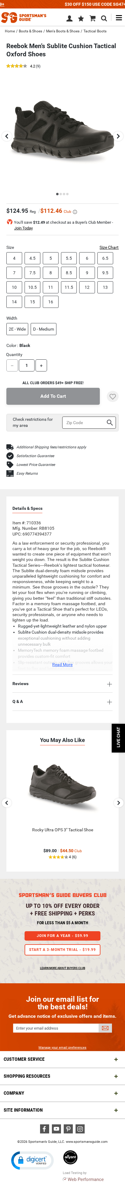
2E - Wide (17, 329)
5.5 (69, 258)
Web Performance (86, 1179)
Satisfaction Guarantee (35, 456)
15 (32, 301)
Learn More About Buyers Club (62, 968)
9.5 (105, 272)
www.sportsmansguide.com (87, 1142)
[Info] (75, 212)
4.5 (32, 258)
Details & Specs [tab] (27, 508)
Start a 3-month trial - (62, 950)
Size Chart (109, 247)
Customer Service (24, 1059)
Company (14, 1093)
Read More (62, 664)
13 (105, 287)
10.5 (32, 287)
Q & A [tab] (17, 701)
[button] (81, 19)
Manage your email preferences (62, 1048)
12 (87, 287)
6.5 (105, 258)
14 (14, 301)
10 (14, 287)
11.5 (69, 287)
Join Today (23, 228)
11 (50, 287)
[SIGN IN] (69, 20)
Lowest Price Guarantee (35, 465)
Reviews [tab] (20, 683)
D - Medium (43, 329)
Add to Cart (53, 396)
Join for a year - (62, 936)
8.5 (69, 272)
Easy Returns (27, 473)
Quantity (14, 354)
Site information (23, 1110)
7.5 (32, 272)
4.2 (32, 66)
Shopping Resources (27, 1076)
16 (50, 301)
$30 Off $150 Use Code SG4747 (62, 4)
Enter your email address (37, 1028)
